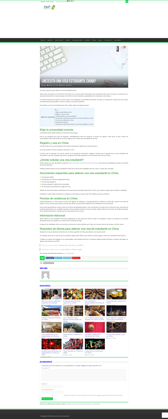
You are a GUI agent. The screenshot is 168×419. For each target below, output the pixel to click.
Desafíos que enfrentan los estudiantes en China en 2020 (51, 352)
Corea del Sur (107, 40)
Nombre (45, 384)
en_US (68, 253)
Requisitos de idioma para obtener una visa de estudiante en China (74, 124)
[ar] (67, 1)
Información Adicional (62, 122)
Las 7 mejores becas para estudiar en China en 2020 (94, 318)
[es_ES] (71, 1)
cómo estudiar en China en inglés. (71, 249)
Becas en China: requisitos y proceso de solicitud (51, 302)
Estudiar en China (53, 85)
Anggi (44, 85)
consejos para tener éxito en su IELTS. (71, 245)
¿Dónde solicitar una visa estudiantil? (66, 116)
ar (64, 253)
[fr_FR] (73, 1)
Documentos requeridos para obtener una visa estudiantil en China (74, 118)
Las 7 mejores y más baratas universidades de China (72, 319)
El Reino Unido (59, 40)
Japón (100, 40)
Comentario (46, 368)
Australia (87, 40)
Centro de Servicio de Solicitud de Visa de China (83, 163)
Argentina (49, 40)
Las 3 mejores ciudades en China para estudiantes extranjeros (116, 319)
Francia (94, 40)
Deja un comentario (66, 85)
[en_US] (69, 1)
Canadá (67, 40)
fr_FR (72, 253)
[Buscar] (127, 1)
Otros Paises (117, 40)
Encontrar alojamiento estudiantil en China (93, 335)
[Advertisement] (84, 23)
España (42, 40)
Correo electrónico (48, 389)
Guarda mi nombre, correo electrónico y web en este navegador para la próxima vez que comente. (93, 395)
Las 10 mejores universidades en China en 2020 (94, 302)
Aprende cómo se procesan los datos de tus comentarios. (83, 404)
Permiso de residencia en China (64, 120)
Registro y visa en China (62, 114)
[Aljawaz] (49, 7)
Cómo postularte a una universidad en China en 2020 (50, 336)
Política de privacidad (61, 1)
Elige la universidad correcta (63, 112)
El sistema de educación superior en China (71, 302)
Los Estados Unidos (77, 40)
